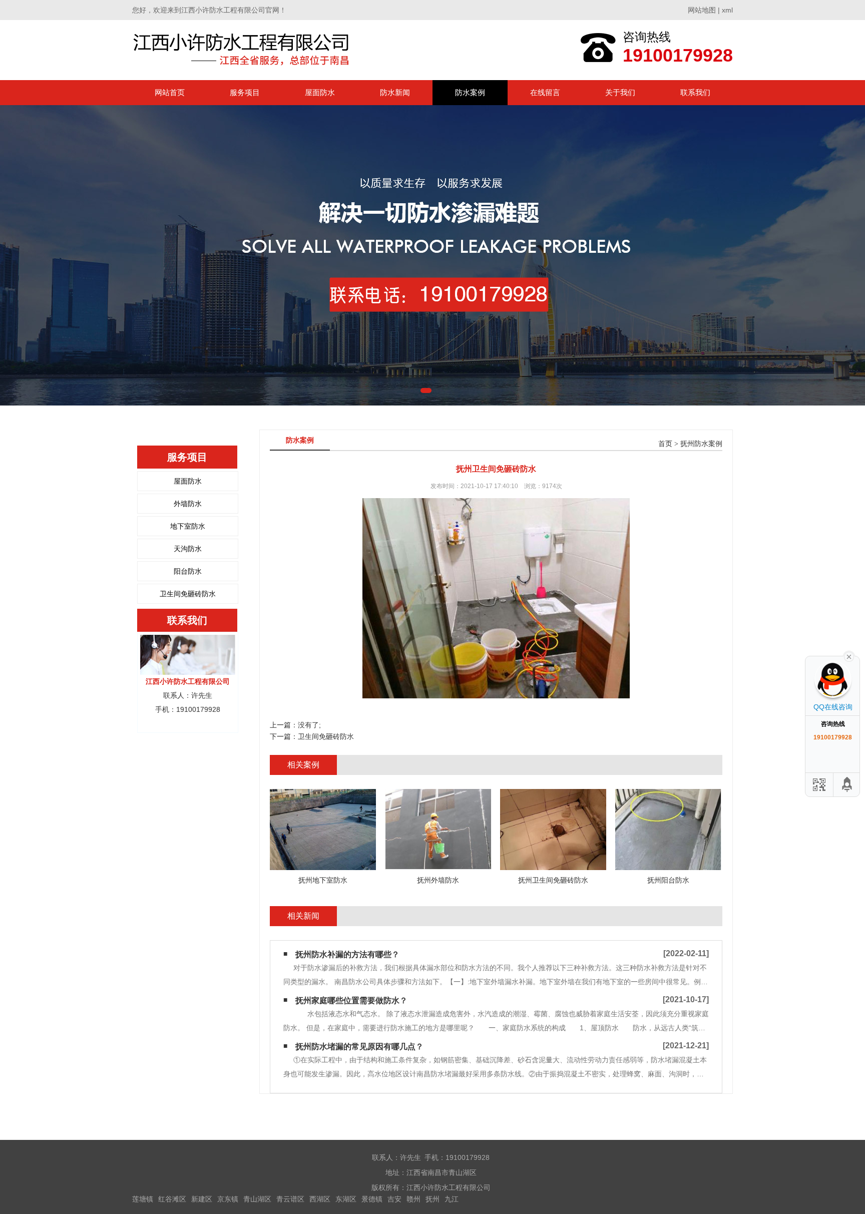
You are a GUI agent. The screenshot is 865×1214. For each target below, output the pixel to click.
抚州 (432, 1199)
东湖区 (345, 1199)
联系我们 (695, 92)
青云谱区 (290, 1199)
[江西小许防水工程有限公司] (243, 50)
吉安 (394, 1199)
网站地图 (702, 10)
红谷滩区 (172, 1199)
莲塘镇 (142, 1199)
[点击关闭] (849, 656)
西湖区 (319, 1199)
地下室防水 (187, 526)
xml (727, 10)
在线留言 (545, 92)
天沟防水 (188, 549)
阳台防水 (188, 571)
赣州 (413, 1199)
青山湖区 (257, 1199)
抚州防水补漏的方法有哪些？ (347, 954)
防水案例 (470, 92)
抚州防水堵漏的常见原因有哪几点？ (359, 1046)
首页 (665, 444)
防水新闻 (395, 92)
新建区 (201, 1199)
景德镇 (371, 1199)
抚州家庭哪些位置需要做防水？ (351, 1000)
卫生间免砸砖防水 (188, 594)
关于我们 (620, 92)
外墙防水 (188, 504)
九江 (452, 1199)
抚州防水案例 (701, 444)
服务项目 (245, 92)
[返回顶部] (847, 784)
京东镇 (227, 1199)
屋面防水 (320, 92)
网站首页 (170, 92)
